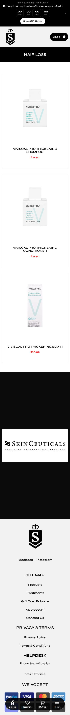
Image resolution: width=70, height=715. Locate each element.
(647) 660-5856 (40, 663)
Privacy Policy (35, 637)
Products (35, 585)
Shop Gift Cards (32, 21)
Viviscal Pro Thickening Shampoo (35, 150)
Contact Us (35, 618)
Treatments (35, 593)
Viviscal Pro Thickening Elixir (35, 347)
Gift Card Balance (35, 601)
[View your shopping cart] (42, 703)
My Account (35, 609)
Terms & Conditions (35, 646)
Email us (39, 674)
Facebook (25, 560)
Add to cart (35, 139)
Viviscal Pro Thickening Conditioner (35, 249)
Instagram (45, 560)
